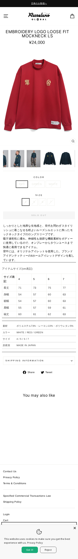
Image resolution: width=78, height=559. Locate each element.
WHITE (53, 184)
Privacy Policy (11, 477)
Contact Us (10, 471)
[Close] (75, 528)
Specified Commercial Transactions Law (27, 495)
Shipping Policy (12, 501)
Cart (5, 520)
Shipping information (24, 360)
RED (22, 184)
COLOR (39, 177)
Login (6, 514)
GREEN (37, 184)
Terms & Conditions (14, 483)
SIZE (39, 195)
